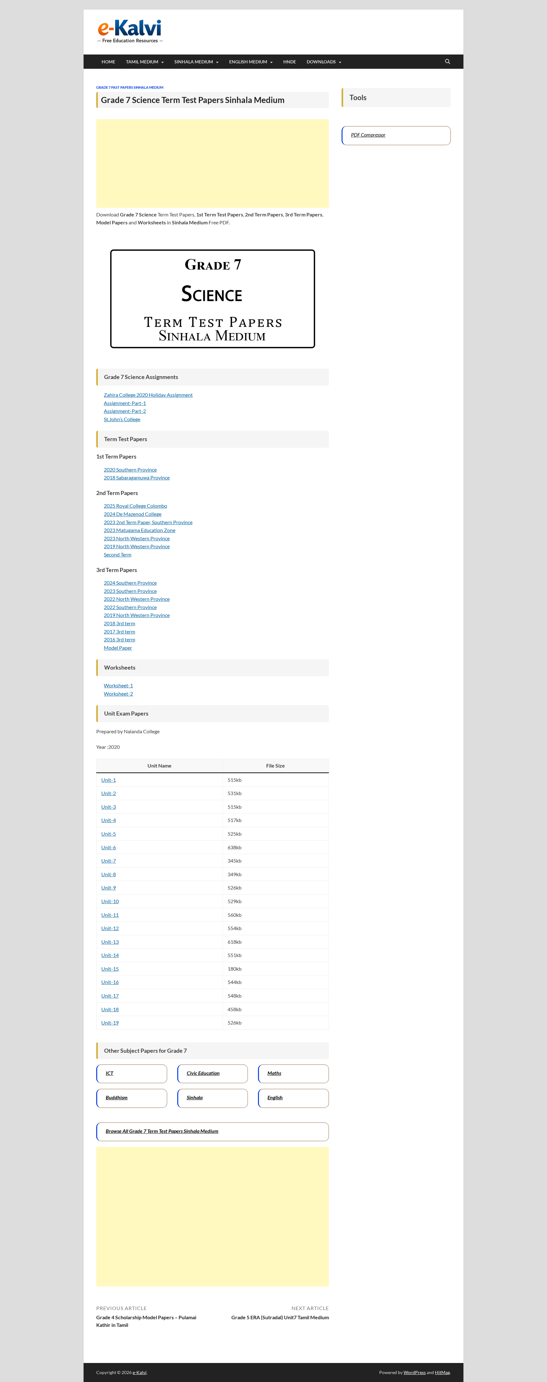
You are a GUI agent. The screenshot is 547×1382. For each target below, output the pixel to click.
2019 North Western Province (137, 546)
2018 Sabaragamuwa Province (137, 477)
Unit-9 (108, 887)
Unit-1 (108, 780)
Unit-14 (110, 955)
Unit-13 (110, 942)
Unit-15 (110, 969)
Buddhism (117, 1097)
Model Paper (118, 648)
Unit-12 (110, 928)
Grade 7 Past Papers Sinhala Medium (129, 87)
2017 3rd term (119, 631)
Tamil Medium (142, 61)
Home (108, 61)
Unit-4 (108, 820)
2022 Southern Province (130, 607)
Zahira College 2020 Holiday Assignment (148, 395)
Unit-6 (108, 847)
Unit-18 (110, 1009)
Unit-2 (108, 793)
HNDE (289, 61)
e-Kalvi (140, 1372)
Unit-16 (110, 982)
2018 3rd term (119, 623)
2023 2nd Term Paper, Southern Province (148, 522)
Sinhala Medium (193, 61)
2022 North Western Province (137, 599)
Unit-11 (110, 915)
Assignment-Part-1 (125, 403)
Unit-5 (108, 834)
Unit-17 (110, 996)
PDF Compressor (368, 135)
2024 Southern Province (130, 583)
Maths (274, 1073)
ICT (109, 1073)
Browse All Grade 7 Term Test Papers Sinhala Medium (162, 1131)
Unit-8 (108, 874)
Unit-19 (110, 1022)
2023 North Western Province (137, 538)
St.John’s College (122, 419)
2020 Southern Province (130, 469)
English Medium (248, 61)
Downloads (321, 61)
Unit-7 (108, 861)
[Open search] (447, 62)
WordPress (415, 1372)
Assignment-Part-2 (125, 411)
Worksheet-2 (118, 694)
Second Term (117, 554)
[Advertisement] (212, 163)
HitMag (442, 1372)
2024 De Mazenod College (132, 514)
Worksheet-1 (118, 685)
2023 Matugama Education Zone (139, 530)
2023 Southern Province (130, 591)
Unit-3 (108, 807)
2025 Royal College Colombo (135, 506)
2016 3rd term (119, 639)
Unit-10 (110, 901)
